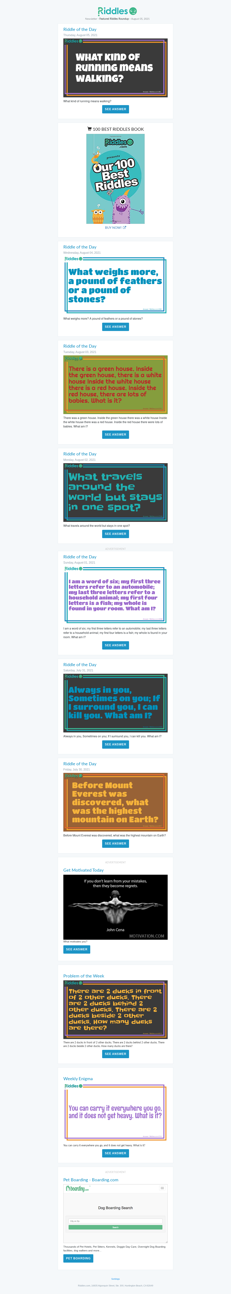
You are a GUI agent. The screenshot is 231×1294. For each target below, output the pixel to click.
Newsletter (91, 19)
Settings (115, 1279)
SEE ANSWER (115, 109)
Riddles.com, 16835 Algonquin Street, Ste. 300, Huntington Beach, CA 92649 (115, 1285)
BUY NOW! (114, 228)
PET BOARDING (78, 1258)
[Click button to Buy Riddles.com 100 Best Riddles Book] (115, 179)
